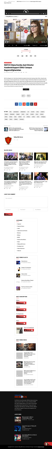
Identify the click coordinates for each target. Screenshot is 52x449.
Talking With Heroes (9, 72)
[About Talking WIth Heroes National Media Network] (18, 438)
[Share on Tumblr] (31, 104)
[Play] (6, 13)
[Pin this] (35, 104)
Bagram (6, 114)
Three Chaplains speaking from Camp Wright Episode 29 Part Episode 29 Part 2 (10, 183)
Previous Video (7, 125)
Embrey (41, 114)
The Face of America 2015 (26, 286)
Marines (19, 232)
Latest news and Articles (22, 230)
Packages (43, 116)
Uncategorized (20, 246)
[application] (26, 12)
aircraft (32, 111)
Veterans (19, 250)
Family (11, 116)
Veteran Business (21, 248)
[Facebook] (15, 140)
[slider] (20, 42)
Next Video (45, 125)
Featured (19, 224)
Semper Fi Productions (26, 267)
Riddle (6, 119)
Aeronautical (16, 111)
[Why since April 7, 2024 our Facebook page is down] (18, 420)
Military (18, 235)
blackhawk (12, 114)
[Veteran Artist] (18, 275)
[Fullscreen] (45, 13)
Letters (33, 116)
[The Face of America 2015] (18, 288)
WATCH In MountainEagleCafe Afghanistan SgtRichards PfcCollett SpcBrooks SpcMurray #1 (16, 129)
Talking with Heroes (7, 62)
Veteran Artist (24, 273)
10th (10, 111)
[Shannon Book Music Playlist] (18, 282)
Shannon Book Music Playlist (27, 280)
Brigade (18, 114)
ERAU (6, 116)
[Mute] (43, 13)
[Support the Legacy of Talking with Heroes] (18, 429)
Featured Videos (20, 226)
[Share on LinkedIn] (27, 104)
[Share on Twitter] (20, 104)
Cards (23, 114)
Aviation (42, 111)
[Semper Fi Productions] (18, 269)
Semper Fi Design (41, 446)
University (21, 119)
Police (17, 320)
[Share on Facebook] (16, 104)
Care (27, 114)
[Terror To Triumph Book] (19, 330)
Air (28, 111)
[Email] (17, 140)
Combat (32, 114)
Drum (37, 114)
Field (15, 116)
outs (38, 116)
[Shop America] (18, 263)
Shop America (24, 261)
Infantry (28, 116)
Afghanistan (23, 111)
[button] (26, 12)
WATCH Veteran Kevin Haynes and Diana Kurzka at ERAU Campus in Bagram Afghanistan (36, 129)
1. (11, 16)
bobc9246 (25, 419)
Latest (18, 228)
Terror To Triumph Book (29, 327)
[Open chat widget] (48, 444)
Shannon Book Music (21, 239)
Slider (18, 241)
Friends (20, 116)
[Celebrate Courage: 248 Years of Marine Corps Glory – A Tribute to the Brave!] (26, 347)
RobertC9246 (27, 366)
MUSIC (18, 237)
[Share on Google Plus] (24, 104)
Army (37, 111)
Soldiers (15, 119)
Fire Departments (19, 313)
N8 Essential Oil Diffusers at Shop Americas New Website (29, 372)
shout (11, 119)
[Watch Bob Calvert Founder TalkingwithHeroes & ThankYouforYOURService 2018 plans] (19, 364)
